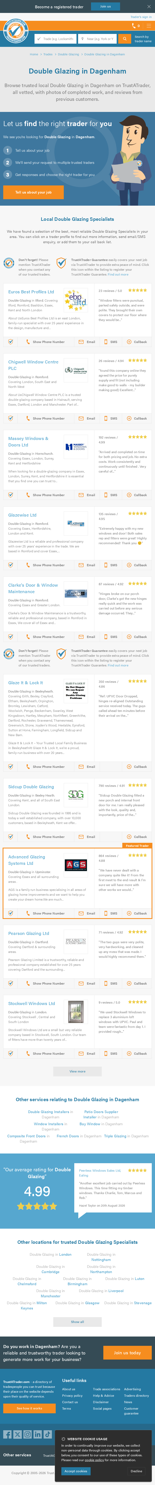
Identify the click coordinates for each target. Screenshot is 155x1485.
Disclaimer (101, 1402)
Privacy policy (72, 1395)
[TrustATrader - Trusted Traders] (15, 24)
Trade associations (106, 1389)
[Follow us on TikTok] (48, 1434)
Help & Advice (103, 1395)
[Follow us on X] (17, 1434)
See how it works (29, 1408)
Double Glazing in (51, 1254)
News (128, 1402)
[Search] (124, 39)
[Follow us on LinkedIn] (38, 1434)
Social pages (102, 1408)
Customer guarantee (131, 1411)
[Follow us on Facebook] (7, 1434)
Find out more (118, 274)
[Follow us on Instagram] (27, 1434)
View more (78, 1071)
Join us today (127, 1352)
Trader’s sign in (141, 17)
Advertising (132, 1389)
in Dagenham (50, 1114)
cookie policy (94, 1460)
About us (68, 1389)
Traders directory (136, 1395)
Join (105, 6)
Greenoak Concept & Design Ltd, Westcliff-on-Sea (100, 1184)
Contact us (70, 1402)
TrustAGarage (53, 1455)
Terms (66, 1408)
